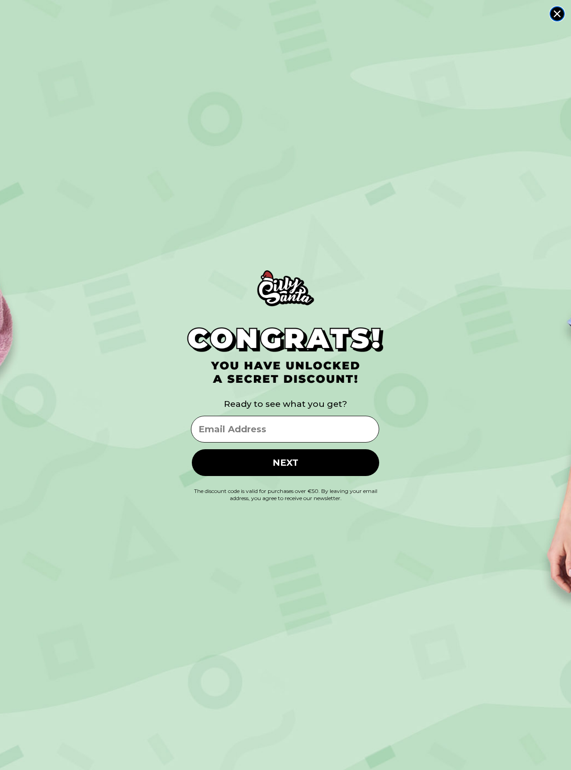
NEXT (285, 462)
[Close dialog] (557, 14)
